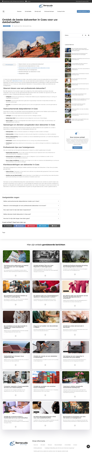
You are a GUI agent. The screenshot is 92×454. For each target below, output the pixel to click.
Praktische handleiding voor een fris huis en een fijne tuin (81, 59)
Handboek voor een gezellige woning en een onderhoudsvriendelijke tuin (81, 99)
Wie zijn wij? (38, 11)
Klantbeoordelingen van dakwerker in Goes (29, 71)
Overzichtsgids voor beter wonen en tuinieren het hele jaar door (80, 64)
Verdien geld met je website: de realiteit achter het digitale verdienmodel (51, 451)
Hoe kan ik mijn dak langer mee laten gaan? (31, 218)
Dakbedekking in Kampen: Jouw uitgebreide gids (14, 356)
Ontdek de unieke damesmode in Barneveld (73, 326)
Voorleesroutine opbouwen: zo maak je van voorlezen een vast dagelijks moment (16, 267)
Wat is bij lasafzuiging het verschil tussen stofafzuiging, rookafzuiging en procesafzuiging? (80, 49)
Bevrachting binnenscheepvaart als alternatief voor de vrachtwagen (79, 54)
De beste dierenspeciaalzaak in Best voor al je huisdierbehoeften (45, 417)
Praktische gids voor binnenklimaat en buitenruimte (80, 84)
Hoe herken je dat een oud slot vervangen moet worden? (78, 104)
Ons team (43, 444)
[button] (3, 11)
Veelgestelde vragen (24, 73)
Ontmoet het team (49, 11)
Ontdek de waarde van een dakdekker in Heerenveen (45, 356)
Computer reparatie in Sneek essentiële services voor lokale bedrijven (16, 387)
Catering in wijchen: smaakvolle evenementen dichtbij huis (73, 387)
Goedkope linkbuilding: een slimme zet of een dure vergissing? (59, 448)
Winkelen (6, 25)
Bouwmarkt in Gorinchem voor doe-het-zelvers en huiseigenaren (74, 417)
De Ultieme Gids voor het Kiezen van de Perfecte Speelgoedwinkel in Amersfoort (75, 297)
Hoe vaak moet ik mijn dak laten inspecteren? (31, 210)
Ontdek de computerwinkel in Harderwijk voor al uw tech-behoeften (16, 417)
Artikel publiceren (38, 448)
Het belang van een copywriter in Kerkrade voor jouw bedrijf (73, 356)
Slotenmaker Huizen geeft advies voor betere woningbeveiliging (80, 119)
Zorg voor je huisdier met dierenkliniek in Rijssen (46, 326)
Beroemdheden (58, 444)
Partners (19, 11)
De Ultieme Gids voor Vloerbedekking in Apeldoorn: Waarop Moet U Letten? (46, 296)
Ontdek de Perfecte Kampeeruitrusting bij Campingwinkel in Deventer (75, 266)
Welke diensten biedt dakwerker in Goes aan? (31, 214)
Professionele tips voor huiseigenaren (28, 69)
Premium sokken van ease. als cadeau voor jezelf (80, 109)
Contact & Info (61, 11)
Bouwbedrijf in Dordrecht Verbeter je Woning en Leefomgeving (15, 296)
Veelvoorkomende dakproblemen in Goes (29, 66)
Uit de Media (28, 11)
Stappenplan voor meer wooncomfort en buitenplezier (81, 69)
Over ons (36, 444)
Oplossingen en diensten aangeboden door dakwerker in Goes (34, 67)
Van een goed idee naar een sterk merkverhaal (79, 79)
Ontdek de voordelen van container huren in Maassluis (45, 387)
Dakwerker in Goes (17, 81)
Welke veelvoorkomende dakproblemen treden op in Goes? (31, 201)
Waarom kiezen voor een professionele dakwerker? (31, 64)
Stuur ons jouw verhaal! (77, 137)
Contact (75, 444)
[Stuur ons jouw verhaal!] (77, 133)
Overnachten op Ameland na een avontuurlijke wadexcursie (79, 94)
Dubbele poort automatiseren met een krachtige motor (80, 74)
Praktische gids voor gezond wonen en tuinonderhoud (80, 114)
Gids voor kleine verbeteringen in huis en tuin (80, 89)
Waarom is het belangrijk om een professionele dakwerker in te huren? (31, 205)
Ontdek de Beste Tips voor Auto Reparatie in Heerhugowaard (43, 266)
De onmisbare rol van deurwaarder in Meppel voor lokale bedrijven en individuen (15, 327)
